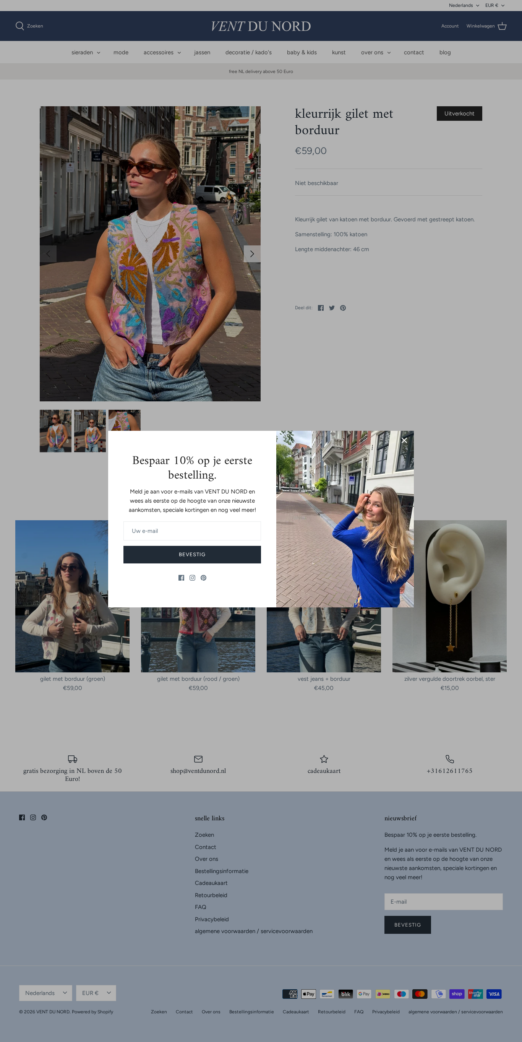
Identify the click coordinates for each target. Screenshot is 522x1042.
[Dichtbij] (404, 440)
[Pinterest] (203, 578)
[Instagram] (192, 578)
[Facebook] (181, 578)
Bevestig (192, 554)
